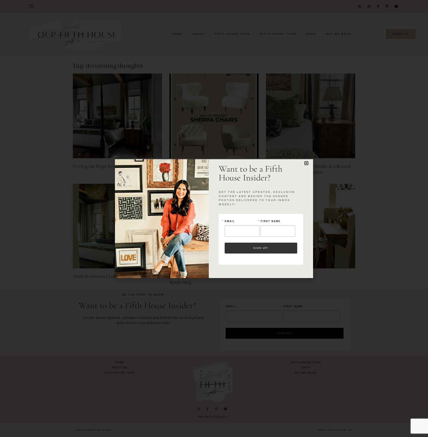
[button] (306, 163)
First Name (271, 221)
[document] (214, 218)
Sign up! (260, 248)
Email (230, 221)
